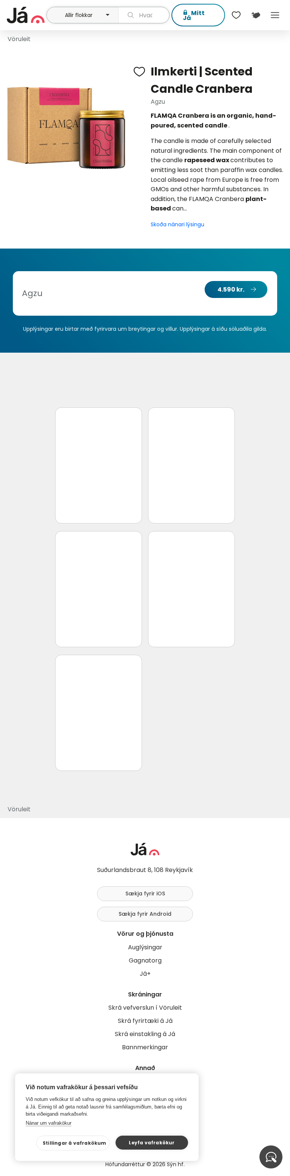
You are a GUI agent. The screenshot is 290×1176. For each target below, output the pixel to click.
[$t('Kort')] (255, 15)
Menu (275, 15)
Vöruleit (19, 39)
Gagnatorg (145, 960)
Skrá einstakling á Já (145, 1034)
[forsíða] (26, 15)
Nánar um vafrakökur (48, 1123)
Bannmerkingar (145, 1047)
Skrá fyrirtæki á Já (145, 1020)
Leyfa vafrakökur (151, 1142)
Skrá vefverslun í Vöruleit (145, 1007)
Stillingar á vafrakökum (74, 1143)
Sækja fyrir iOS (145, 893)
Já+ (145, 973)
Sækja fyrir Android (145, 914)
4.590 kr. (231, 289)
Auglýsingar (145, 947)
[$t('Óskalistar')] (236, 15)
